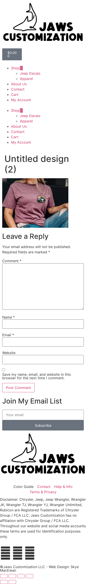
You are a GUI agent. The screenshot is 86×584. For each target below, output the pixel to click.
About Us (19, 84)
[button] (43, 105)
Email (8, 335)
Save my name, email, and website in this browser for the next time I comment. (36, 376)
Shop (15, 68)
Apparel (26, 78)
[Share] (21, 576)
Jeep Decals (30, 73)
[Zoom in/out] (3, 576)
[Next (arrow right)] (12, 582)
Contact (17, 89)
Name (8, 317)
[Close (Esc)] (29, 576)
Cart (15, 94)
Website (8, 353)
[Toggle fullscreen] (12, 576)
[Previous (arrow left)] (3, 582)
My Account (21, 100)
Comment (11, 261)
